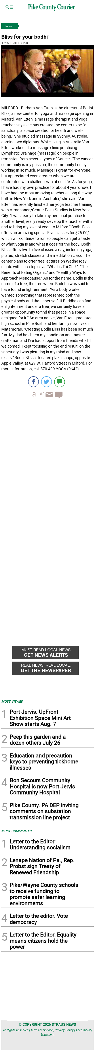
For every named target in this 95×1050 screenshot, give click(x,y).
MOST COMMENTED (16, 831)
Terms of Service (41, 1030)
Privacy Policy (64, 1030)
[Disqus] (47, 462)
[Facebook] (33, 381)
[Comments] (59, 381)
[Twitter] (46, 381)
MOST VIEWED (12, 701)
